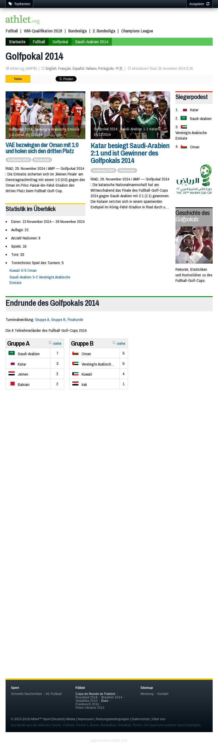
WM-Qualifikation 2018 (43, 31)
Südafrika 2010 (87, 700)
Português (106, 68)
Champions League (137, 31)
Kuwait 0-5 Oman (23, 270)
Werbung (147, 693)
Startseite (17, 41)
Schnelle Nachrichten (26, 693)
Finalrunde (42, 159)
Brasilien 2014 (111, 697)
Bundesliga (77, 31)
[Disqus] (109, 578)
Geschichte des (192, 216)
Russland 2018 (87, 697)
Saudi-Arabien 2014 (91, 41)
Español (78, 68)
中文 (119, 68)
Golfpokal (60, 41)
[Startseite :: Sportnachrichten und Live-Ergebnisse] (23, 20)
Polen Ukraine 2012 (90, 707)
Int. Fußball (54, 693)
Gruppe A (42, 319)
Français (64, 68)
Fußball (12, 31)
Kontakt (162, 693)
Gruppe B (58, 319)
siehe (56, 343)
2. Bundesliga (104, 31)
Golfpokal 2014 (18, 159)
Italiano (91, 68)
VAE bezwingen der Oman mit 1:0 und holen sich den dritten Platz (42, 148)
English (51, 68)
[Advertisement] (109, 459)
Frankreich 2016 (87, 704)
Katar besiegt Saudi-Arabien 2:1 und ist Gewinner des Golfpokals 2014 (130, 152)
